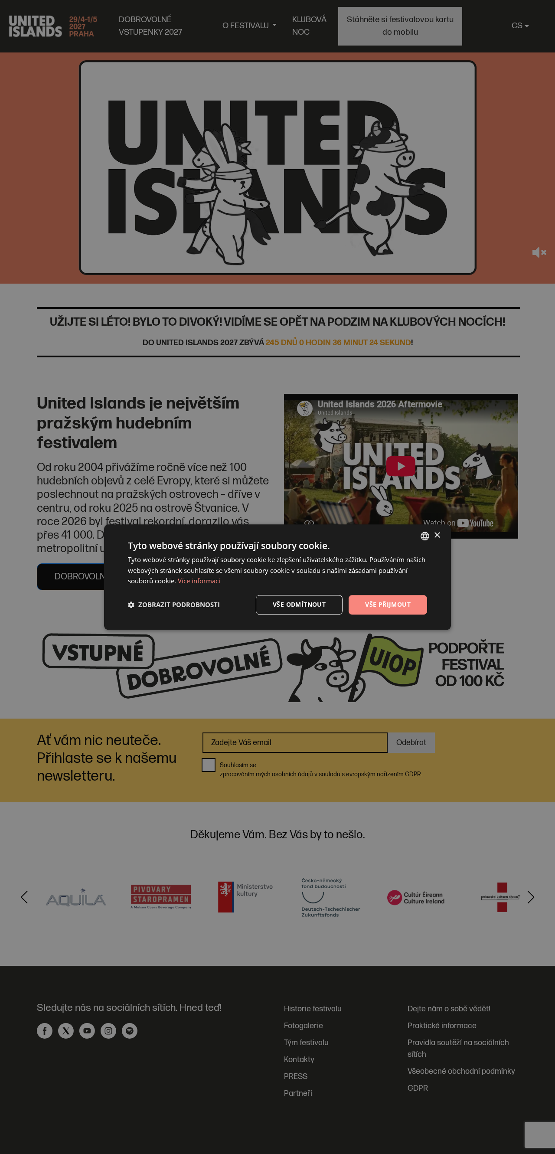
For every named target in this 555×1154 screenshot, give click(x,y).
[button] (174, 605)
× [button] (437, 535)
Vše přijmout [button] (388, 604)
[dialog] (277, 577)
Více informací (199, 581)
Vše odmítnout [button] (299, 604)
